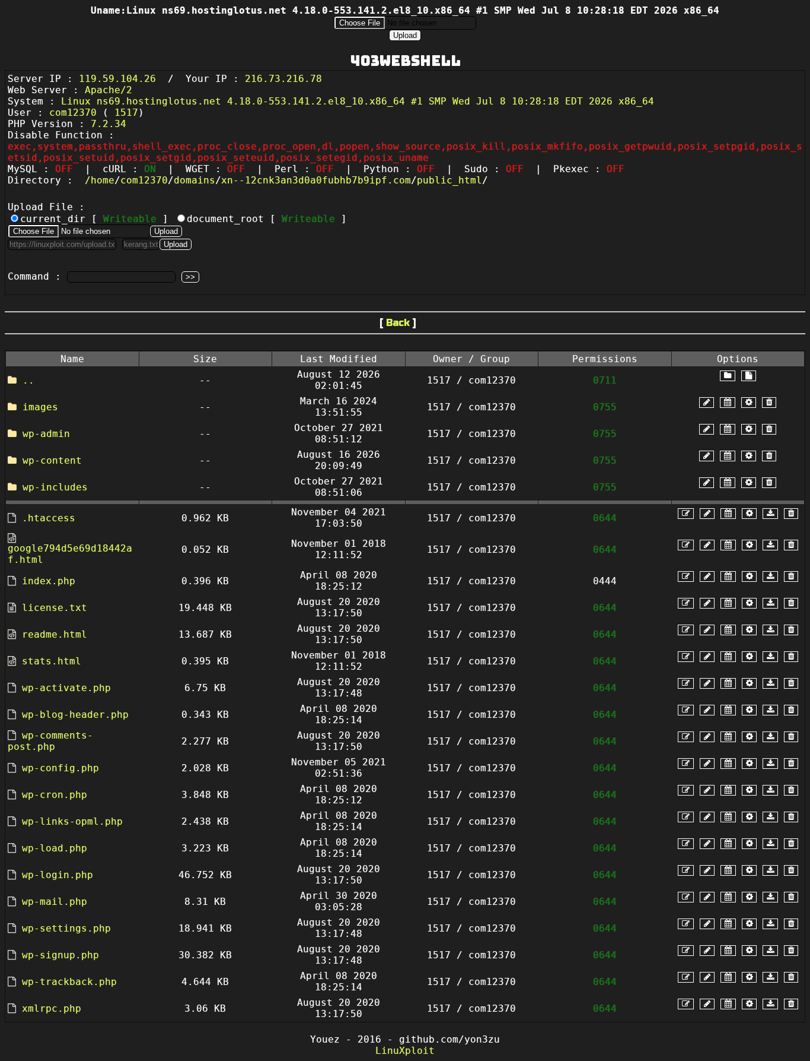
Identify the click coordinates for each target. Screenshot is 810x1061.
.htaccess (48, 518)
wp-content (52, 460)
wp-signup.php (60, 955)
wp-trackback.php (69, 981)
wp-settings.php (66, 928)
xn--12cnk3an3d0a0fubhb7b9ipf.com (316, 180)
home (102, 180)
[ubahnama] (706, 402)
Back (398, 322)
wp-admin (46, 433)
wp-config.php (60, 768)
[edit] (686, 513)
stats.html (51, 661)
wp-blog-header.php (75, 714)
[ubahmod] (748, 402)
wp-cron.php (54, 794)
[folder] (727, 375)
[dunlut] (770, 513)
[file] (748, 375)
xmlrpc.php (51, 1008)
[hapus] (769, 402)
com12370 (144, 180)
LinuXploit (405, 1050)
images (40, 407)
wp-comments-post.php (50, 741)
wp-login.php (57, 875)
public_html (449, 180)
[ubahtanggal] (727, 402)
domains (194, 180)
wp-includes (55, 487)
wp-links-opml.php (72, 821)
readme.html (54, 634)
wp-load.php (54, 848)
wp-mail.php (54, 901)
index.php (48, 581)
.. (28, 380)
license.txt (54, 607)
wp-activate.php (66, 687)
